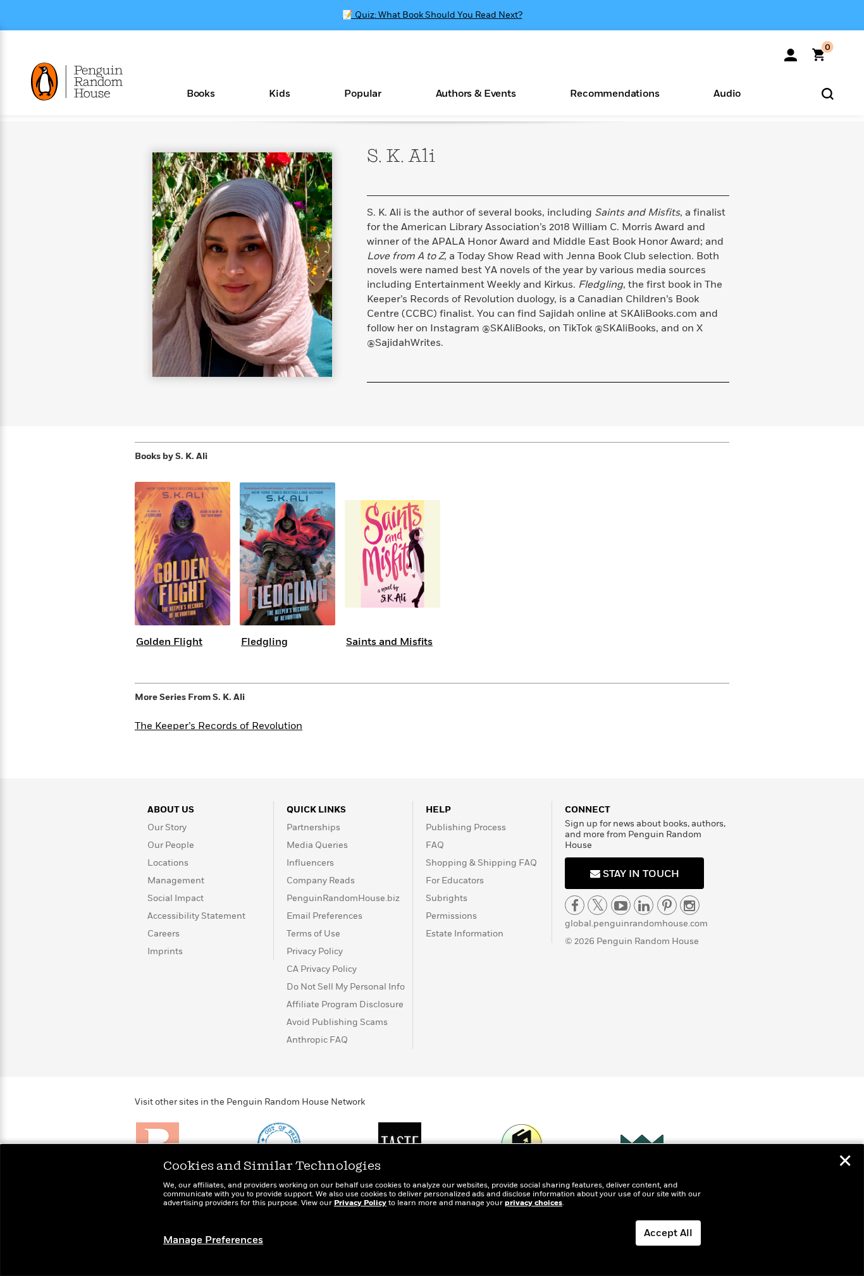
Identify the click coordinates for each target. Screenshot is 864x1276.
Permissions (451, 916)
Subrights (446, 898)
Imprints (165, 951)
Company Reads (321, 880)
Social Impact (175, 898)
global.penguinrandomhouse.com (636, 923)
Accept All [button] (668, 1233)
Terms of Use (313, 934)
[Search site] (828, 93)
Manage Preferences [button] (213, 1240)
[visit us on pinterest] (667, 905)
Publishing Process (466, 827)
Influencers (310, 863)
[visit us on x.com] (597, 905)
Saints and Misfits (389, 642)
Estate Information (464, 934)
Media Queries (317, 845)
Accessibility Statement (196, 916)
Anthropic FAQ (317, 1040)
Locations (167, 863)
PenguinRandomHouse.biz (343, 898)
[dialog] (432, 1210)
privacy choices (533, 1203)
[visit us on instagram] (690, 905)
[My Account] (790, 50)
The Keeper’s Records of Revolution (218, 726)
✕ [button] (845, 1162)
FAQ (435, 845)
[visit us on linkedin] (643, 905)
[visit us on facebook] (574, 905)
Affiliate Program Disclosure (345, 1004)
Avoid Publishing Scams (337, 1022)
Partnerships (313, 827)
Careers (163, 934)
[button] (200, 93)
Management (175, 880)
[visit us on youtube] (621, 905)
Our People (170, 845)
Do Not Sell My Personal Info (346, 987)
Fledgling (264, 642)
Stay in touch (639, 874)
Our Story (167, 827)
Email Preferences (324, 916)
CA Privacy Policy (322, 969)
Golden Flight (169, 642)
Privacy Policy (315, 951)
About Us (170, 810)
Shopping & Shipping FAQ (481, 863)
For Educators (455, 880)
